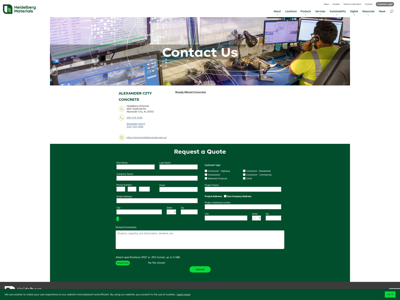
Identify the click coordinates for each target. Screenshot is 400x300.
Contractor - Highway (219, 171)
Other (249, 178)
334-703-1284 (135, 126)
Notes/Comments (126, 227)
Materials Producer (217, 178)
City (118, 207)
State (169, 207)
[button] (392, 11)
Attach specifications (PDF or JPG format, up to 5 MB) (148, 257)
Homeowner (214, 174)
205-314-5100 (134, 117)
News (326, 4)
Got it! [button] (390, 294)
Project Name (212, 185)
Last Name (164, 162)
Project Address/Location (217, 202)
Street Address (124, 196)
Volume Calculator (352, 4)
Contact (368, 4)
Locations (291, 11)
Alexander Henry (136, 123)
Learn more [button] (183, 294)
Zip (182, 207)
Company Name (124, 174)
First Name (122, 162)
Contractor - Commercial (258, 174)
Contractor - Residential (258, 171)
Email (162, 185)
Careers (336, 4)
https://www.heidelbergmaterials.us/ (147, 137)
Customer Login (384, 4)
